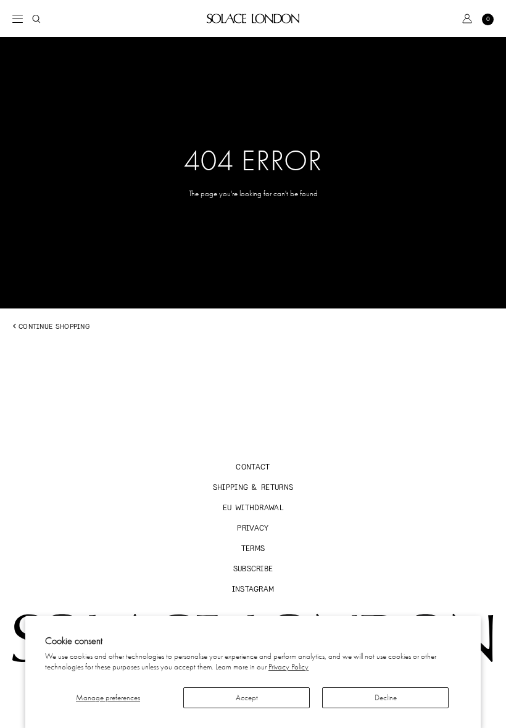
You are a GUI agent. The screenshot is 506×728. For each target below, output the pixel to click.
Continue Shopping (54, 326)
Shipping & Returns (253, 487)
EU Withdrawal (253, 507)
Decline (386, 697)
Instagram (253, 589)
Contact (253, 466)
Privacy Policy (288, 666)
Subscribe (253, 568)
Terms (253, 548)
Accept (247, 697)
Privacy (252, 528)
